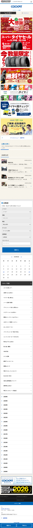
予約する (24, 525)
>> (21, 256)
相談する (9, 525)
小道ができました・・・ (15, 170)
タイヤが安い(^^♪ (8, 287)
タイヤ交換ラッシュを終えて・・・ (18, 185)
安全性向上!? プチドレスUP (16, 177)
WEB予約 (6, 351)
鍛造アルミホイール (8, 361)
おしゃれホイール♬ (8, 327)
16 (3, 272)
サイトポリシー (5, 496)
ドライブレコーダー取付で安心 (11, 332)
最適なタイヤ (7, 366)
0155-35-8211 (7, 16)
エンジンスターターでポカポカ (11, 336)
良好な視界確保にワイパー (10, 380)
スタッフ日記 (6, 283)
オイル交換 (6, 356)
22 (29, 272)
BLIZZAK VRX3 (7, 376)
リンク (3, 500)
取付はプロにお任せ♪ (9, 341)
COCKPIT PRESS (17, 1)
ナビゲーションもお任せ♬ (10, 312)
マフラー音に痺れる (8, 297)
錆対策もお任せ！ (8, 385)
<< (11, 256)
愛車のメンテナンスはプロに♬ (11, 317)
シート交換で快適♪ (8, 302)
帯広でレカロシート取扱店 (10, 390)
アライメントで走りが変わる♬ (11, 307)
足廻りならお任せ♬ (8, 292)
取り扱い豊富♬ (7, 346)
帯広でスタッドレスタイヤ (10, 371)
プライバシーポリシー (22, 496)
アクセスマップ (26, 12)
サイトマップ (21, 500)
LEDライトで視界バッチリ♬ (11, 322)
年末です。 (11, 162)
